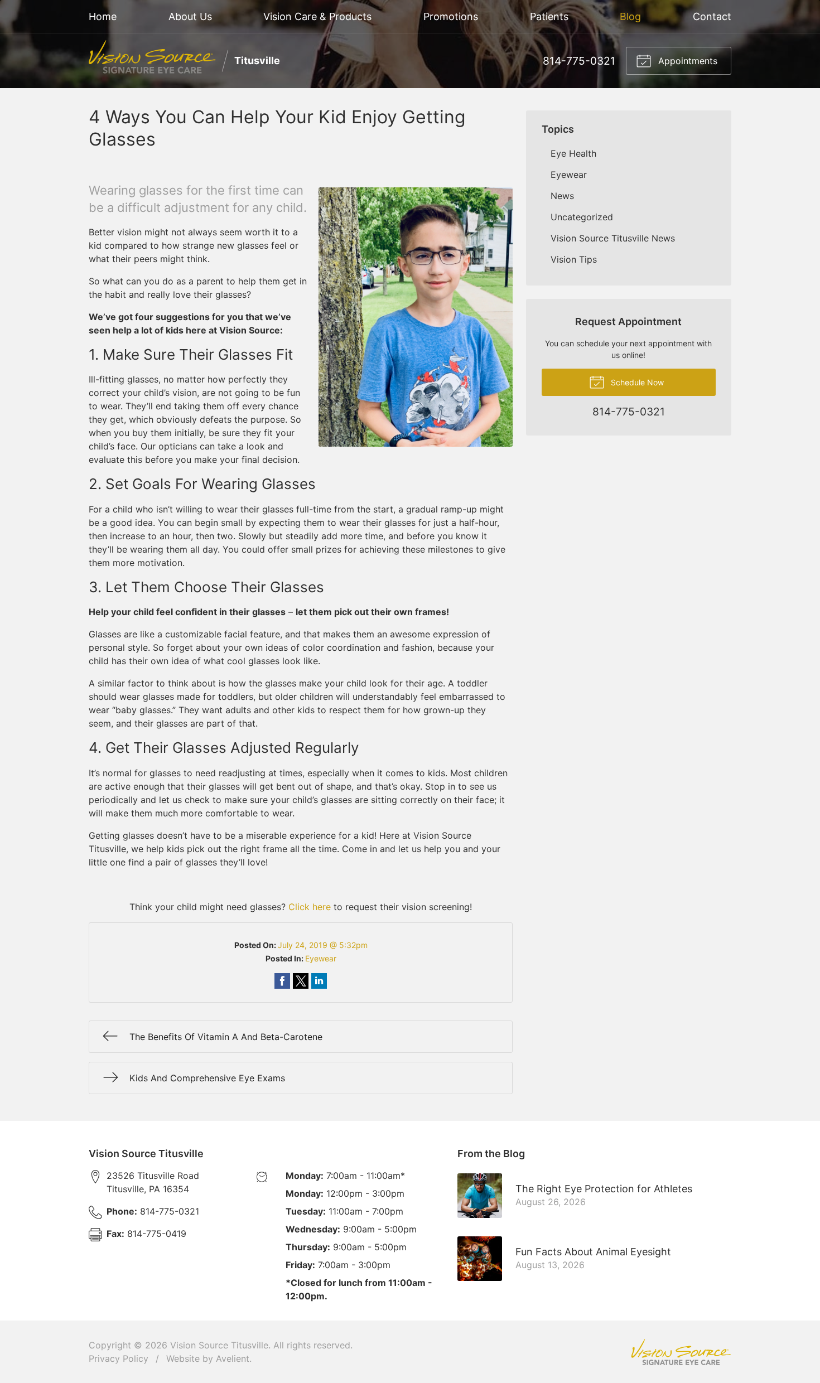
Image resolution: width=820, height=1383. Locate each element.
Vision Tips (574, 259)
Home (103, 16)
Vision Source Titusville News (613, 238)
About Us (190, 16)
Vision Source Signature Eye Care (681, 1352)
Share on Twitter (300, 981)
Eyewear (320, 958)
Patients (549, 16)
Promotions (450, 16)
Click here (309, 906)
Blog (630, 16)
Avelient (232, 1358)
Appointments (686, 60)
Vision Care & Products (317, 16)
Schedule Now (636, 382)
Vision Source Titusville (219, 1345)
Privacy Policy (118, 1358)
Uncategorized (582, 217)
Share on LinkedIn (319, 981)
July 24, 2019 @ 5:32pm (323, 945)
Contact (712, 16)
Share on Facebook (282, 981)
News (562, 195)
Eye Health (573, 153)
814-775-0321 (579, 60)
